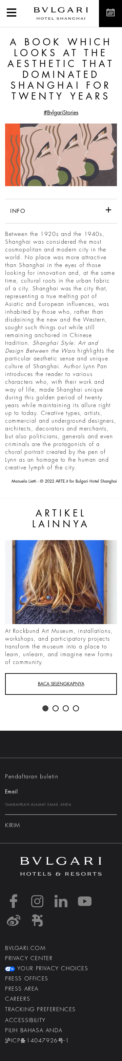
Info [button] (17, 211)
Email (11, 791)
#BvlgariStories (61, 112)
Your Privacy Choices (51, 968)
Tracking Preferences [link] (40, 1009)
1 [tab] (45, 708)
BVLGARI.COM (25, 948)
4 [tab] (76, 708)
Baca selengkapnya (61, 684)
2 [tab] (56, 708)
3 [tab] (66, 708)
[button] (11, 13)
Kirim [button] (12, 825)
